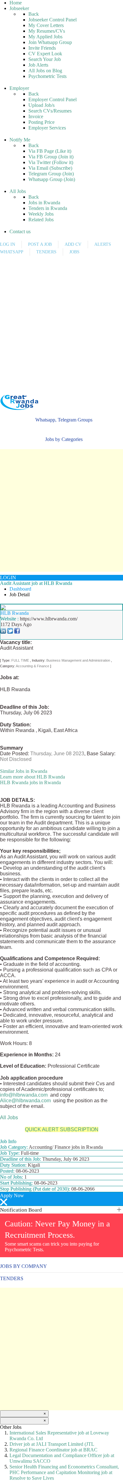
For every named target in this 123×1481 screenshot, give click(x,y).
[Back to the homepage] (19, 402)
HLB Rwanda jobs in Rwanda (30, 782)
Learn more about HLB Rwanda (32, 776)
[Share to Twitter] (10, 630)
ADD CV (73, 244)
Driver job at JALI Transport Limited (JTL (51, 1444)
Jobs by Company (23, 1266)
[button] (61, 420)
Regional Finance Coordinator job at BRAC (53, 1449)
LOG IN (7, 244)
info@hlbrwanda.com (24, 1095)
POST (4, 392)
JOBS (74, 252)
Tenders (11, 1278)
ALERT (21, 392)
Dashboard (20, 589)
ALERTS (102, 244)
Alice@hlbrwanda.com (25, 1100)
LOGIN (8, 577)
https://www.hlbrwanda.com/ (49, 618)
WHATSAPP (11, 252)
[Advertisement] (61, 320)
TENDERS (46, 252)
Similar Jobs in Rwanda (23, 771)
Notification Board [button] (21, 1210)
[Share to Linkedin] (3, 630)
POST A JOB (40, 244)
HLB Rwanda (14, 613)
